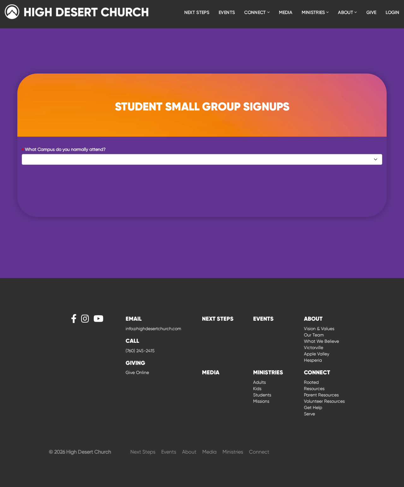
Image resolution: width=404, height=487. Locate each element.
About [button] (346, 12)
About (190, 452)
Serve (309, 413)
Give (371, 12)
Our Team (314, 334)
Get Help (313, 407)
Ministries (233, 452)
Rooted (311, 382)
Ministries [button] (314, 12)
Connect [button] (255, 12)
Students (262, 394)
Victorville (313, 347)
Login (392, 12)
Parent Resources (321, 394)
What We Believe (321, 341)
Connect (259, 452)
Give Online (137, 372)
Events (227, 12)
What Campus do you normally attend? (65, 149)
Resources (314, 388)
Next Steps (197, 12)
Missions (261, 401)
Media (285, 12)
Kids (257, 388)
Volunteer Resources (324, 401)
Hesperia (313, 360)
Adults (259, 382)
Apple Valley (316, 353)
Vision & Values (319, 328)
